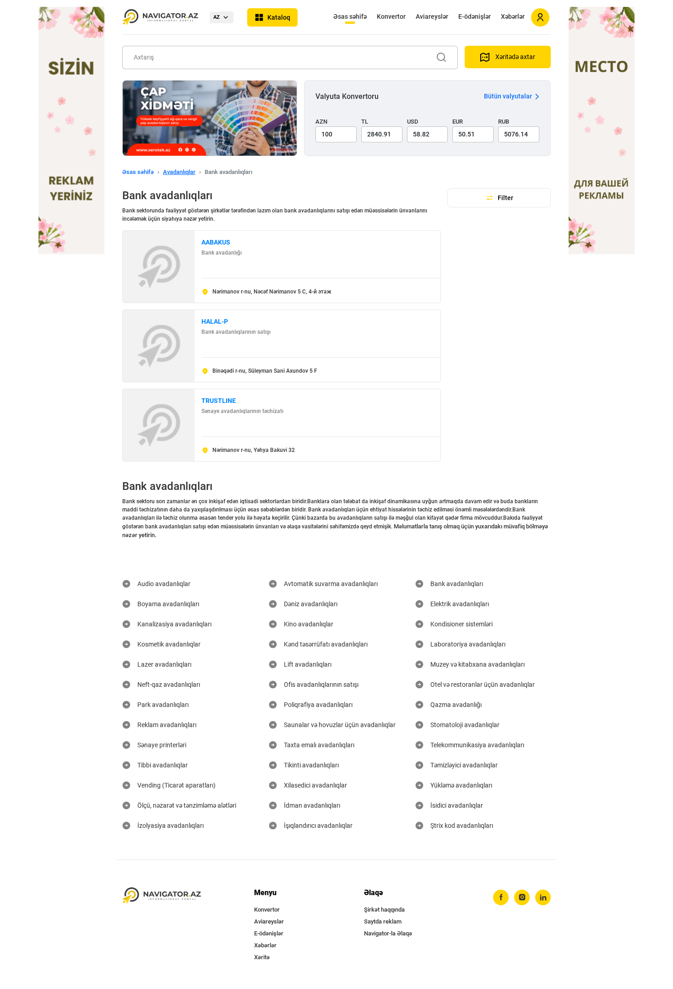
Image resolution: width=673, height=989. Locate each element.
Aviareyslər (432, 16)
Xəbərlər (513, 16)
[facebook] (501, 897)
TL (364, 121)
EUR (457, 121)
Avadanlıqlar (179, 171)
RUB (503, 121)
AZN (321, 121)
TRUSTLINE (218, 400)
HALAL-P (214, 321)
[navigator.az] (161, 895)
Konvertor (391, 16)
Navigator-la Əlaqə (388, 933)
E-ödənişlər (474, 16)
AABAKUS (215, 242)
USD (412, 121)
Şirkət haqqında (384, 909)
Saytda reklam (383, 921)
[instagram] (522, 897)
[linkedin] (543, 897)
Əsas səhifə (350, 16)
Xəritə (262, 957)
